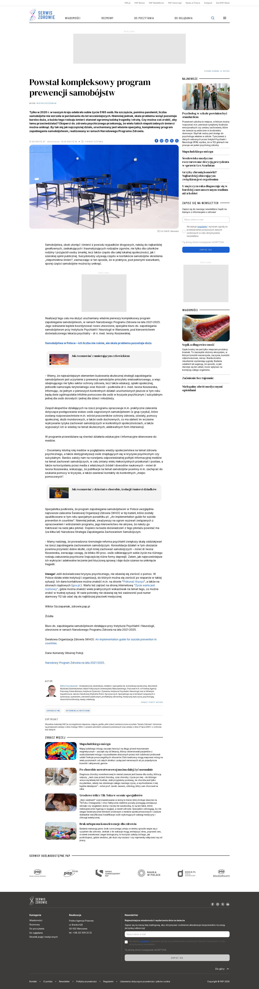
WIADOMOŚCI (190, 310)
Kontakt (33, 981)
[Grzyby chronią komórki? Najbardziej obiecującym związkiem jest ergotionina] (206, 176)
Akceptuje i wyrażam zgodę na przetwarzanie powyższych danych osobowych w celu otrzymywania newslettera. (207, 231)
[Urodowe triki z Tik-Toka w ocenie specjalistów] (104, 806)
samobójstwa (53, 711)
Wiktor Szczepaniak (47, 103)
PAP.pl (127, 3)
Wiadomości (73, 18)
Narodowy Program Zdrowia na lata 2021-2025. (75, 662)
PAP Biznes (140, 3)
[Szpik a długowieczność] (206, 345)
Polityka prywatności (86, 981)
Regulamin (108, 981)
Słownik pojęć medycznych (43, 936)
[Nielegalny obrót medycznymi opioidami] (206, 388)
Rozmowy (107, 18)
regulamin (202, 226)
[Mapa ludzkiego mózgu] (104, 753)
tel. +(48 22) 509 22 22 (80, 932)
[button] (224, 18)
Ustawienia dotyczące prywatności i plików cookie (145, 981)
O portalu (47, 981)
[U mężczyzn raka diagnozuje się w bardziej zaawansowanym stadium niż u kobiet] (206, 189)
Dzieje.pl (208, 3)
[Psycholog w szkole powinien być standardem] (206, 115)
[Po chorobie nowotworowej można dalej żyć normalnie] (104, 779)
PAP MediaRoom (156, 3)
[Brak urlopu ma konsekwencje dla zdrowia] (104, 832)
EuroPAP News (223, 3)
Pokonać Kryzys (133, 581)
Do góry (220, 968)
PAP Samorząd (175, 3)
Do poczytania (144, 18)
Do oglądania (184, 18)
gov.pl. (76, 585)
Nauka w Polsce (193, 3)
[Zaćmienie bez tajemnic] (206, 379)
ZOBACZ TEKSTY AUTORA (152, 702)
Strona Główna (211, 71)
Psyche (226, 71)
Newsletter (64, 981)
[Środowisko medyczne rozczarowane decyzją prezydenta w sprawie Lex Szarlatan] (206, 162)
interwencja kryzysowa (78, 711)
